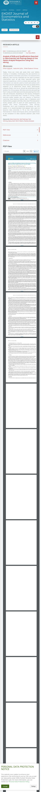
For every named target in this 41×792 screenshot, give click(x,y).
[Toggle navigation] (36, 3)
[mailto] (25, 22)
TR (34, 26)
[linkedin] (31, 22)
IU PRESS (4, 10)
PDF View (6, 130)
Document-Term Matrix (15, 121)
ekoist (18, 10)
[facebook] (34, 22)
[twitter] (28, 22)
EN (37, 26)
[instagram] (37, 22)
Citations (6, 140)
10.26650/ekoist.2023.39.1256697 (16, 51)
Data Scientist (14, 119)
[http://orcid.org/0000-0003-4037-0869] (12, 166)
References (7, 135)
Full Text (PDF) (30, 53)
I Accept (5, 786)
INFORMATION (14, 30)
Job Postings (24, 119)
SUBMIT (4, 30)
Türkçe (33, 786)
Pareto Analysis (29, 121)
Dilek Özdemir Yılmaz (31, 68)
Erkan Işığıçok (7, 68)
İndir (36, 151)
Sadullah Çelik (18, 68)
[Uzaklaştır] (24, 151)
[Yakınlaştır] (31, 151)
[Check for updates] (8, 66)
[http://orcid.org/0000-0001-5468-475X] (17, 166)
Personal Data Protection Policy (19, 782)
